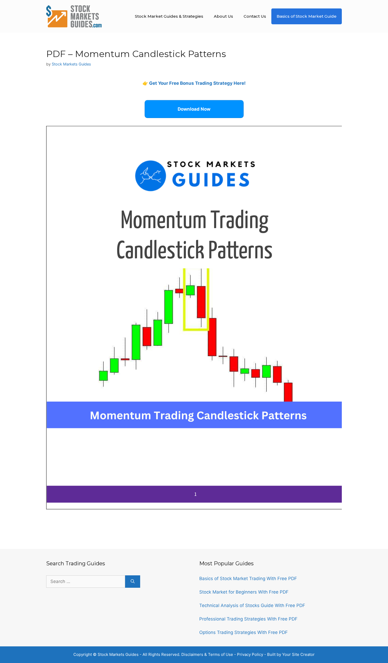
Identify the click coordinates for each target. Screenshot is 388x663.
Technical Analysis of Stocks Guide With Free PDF (252, 605)
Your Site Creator (298, 654)
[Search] (132, 581)
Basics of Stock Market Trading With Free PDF (248, 578)
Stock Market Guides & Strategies (169, 16)
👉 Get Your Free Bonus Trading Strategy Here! (194, 83)
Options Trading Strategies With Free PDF (243, 632)
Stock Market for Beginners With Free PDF (243, 592)
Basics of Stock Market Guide (307, 16)
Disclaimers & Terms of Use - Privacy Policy (222, 654)
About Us (223, 16)
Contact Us (255, 16)
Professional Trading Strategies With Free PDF (248, 619)
